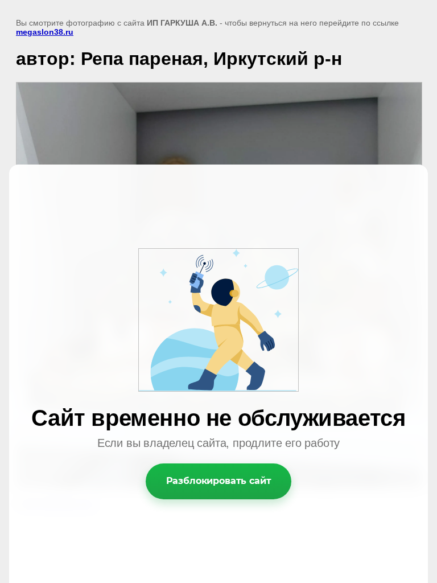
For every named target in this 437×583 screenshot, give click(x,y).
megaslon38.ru (44, 31)
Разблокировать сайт (218, 480)
